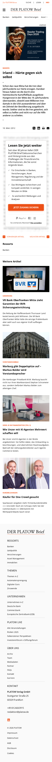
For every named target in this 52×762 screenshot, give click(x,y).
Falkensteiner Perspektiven (19, 636)
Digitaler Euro (13, 584)
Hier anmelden (36, 223)
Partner (10, 666)
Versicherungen (31, 17)
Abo (47, 2)
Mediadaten (12, 662)
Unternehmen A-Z (15, 602)
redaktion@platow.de (18, 711)
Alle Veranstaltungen (16, 628)
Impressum (12, 733)
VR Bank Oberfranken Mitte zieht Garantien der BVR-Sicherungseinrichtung (23, 304)
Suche (28, 2)
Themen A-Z (12, 576)
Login (38, 2)
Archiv (10, 654)
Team (9, 658)
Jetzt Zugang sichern (26, 207)
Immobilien (12, 562)
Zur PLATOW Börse (10, 2)
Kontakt (10, 674)
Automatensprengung (17, 580)
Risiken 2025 (12, 632)
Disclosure (12, 748)
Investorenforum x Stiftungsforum (22, 640)
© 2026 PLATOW (14, 728)
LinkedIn (8, 720)
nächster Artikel (37, 236)
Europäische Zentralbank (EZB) (21, 614)
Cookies (10, 753)
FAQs (9, 670)
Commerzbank (13, 610)
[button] (34, 128)
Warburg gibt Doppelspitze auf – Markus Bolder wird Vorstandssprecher (22, 370)
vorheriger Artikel (15, 236)
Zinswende (12, 588)
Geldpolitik (17, 17)
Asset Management (15, 558)
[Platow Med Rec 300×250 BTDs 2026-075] (26, 43)
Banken (6, 17)
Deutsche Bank (14, 606)
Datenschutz (12, 738)
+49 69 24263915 (15, 707)
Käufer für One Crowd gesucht (21, 497)
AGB (9, 743)
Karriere (11, 678)
